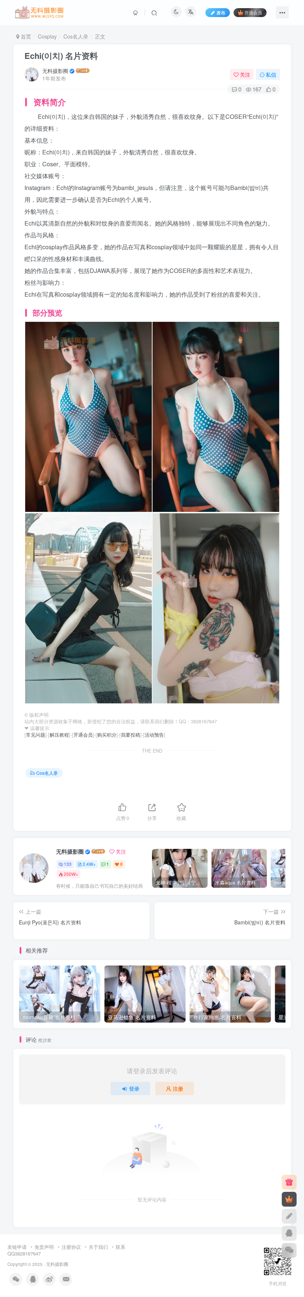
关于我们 (98, 1246)
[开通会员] (289, 1199)
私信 (271, 74)
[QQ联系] (289, 1233)
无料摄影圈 (55, 70)
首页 (25, 36)
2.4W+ (89, 864)
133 (68, 864)
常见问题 (35, 734)
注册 (178, 1088)
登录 (134, 1088)
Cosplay (47, 36)
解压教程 (59, 734)
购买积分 (106, 734)
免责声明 (44, 1246)
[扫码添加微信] (289, 1250)
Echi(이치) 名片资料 (61, 55)
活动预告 (154, 734)
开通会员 (253, 12)
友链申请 (17, 1246)
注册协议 (71, 1246)
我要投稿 (130, 734)
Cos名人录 (75, 36)
